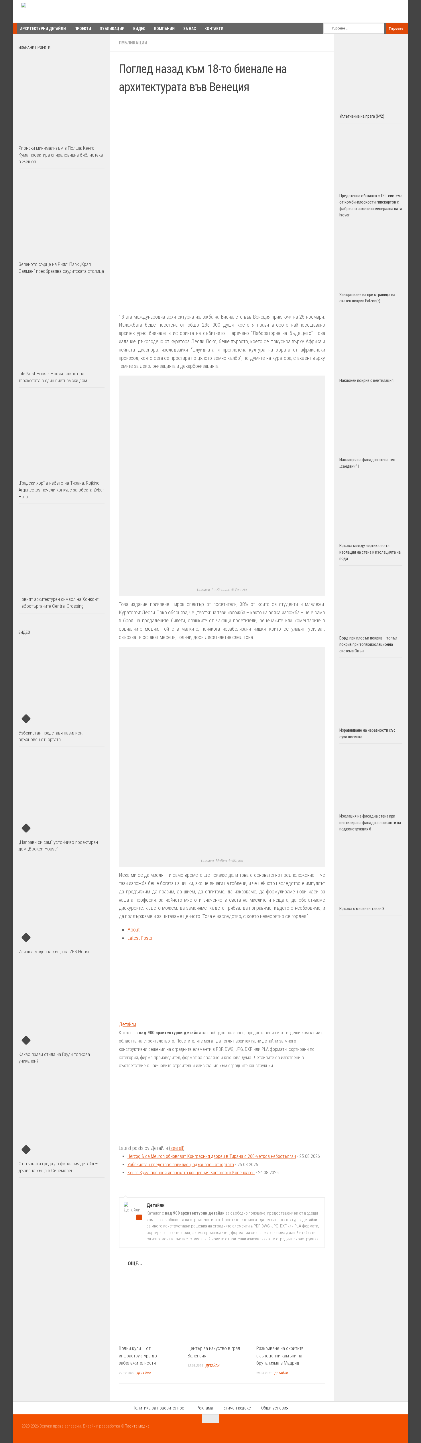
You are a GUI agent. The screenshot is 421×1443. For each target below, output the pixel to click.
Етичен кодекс (237, 1408)
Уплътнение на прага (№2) (361, 116)
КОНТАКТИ (213, 28)
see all (176, 1148)
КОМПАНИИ (164, 28)
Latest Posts (139, 938)
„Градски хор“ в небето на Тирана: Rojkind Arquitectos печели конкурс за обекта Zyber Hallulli (61, 489)
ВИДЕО (139, 28)
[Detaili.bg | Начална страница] (45, 11)
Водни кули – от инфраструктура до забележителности (138, 1355)
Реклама (204, 1408)
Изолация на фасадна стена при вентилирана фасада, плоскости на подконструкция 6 (370, 823)
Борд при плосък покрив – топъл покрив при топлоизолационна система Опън (368, 644)
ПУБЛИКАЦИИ (112, 28)
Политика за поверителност (159, 1408)
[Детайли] (154, 1016)
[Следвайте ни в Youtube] (385, 1430)
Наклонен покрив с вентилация (366, 380)
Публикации (133, 43)
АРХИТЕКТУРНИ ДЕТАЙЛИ (43, 28)
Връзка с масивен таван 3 (361, 908)
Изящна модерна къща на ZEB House (55, 951)
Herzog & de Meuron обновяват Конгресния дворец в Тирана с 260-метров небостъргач (211, 1156)
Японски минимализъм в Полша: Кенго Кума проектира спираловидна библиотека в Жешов (61, 154)
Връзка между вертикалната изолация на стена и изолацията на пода (370, 552)
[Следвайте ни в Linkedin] (396, 1430)
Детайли (127, 1024)
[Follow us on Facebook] (375, 1430)
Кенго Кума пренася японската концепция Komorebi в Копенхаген (191, 1172)
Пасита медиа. (138, 1426)
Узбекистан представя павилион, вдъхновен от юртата (180, 1164)
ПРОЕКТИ (82, 28)
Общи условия (274, 1408)
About (133, 930)
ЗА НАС (189, 28)
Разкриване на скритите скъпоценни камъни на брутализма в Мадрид (280, 1355)
